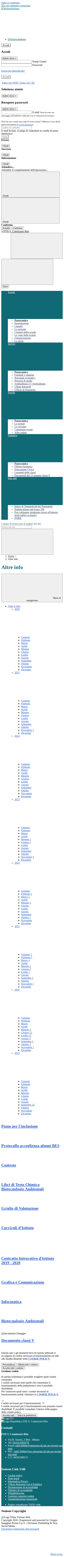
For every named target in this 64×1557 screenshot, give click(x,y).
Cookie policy (15, 1475)
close (5, 286)
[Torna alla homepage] (32, 231)
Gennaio (25, 637)
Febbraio (25, 640)
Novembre (26, 666)
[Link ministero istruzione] (15, 5)
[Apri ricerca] (37, 246)
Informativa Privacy (18, 1481)
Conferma (17, 228)
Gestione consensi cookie (21, 1496)
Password (37, 65)
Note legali (13, 1478)
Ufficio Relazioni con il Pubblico (25, 1484)
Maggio (25, 649)
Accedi (6, 45)
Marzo (24, 643)
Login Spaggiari (26, 124)
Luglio (24, 655)
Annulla (6, 228)
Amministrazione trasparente (22, 1499)
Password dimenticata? (13, 70)
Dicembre (26, 669)
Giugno (25, 652)
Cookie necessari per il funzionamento (21, 1403)
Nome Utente (39, 61)
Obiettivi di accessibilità (20, 1490)
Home (11, 556)
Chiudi (6, 146)
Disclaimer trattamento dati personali (20, 1529)
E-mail (35, 112)
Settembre (26, 660)
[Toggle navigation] (27, 272)
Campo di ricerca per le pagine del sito (21, 523)
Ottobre (25, 663)
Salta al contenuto (10, 2)
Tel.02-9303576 (20, 1442)
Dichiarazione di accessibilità (23, 1487)
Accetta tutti (13, 1368)
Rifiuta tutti (28, 1364)
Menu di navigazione (43, 599)
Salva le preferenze (27, 1415)
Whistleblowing (16, 1493)
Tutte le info (14, 606)
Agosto (25, 657)
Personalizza (9, 1364)
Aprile (24, 646)
